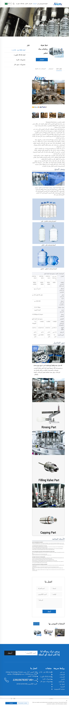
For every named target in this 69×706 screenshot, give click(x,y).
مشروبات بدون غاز (19, 64)
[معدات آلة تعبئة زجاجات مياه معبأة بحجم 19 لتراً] (48, 632)
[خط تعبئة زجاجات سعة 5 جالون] (37, 632)
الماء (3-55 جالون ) (19, 55)
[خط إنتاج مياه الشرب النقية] (60, 632)
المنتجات (35, 3)
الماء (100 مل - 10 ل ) (40, 25)
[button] (37, 623)
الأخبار (26, 3)
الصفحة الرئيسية (43, 3)
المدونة (62, 686)
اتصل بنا (18, 3)
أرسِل (10, 653)
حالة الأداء (22, 3)
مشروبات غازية (20, 60)
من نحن (38, 3)
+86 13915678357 (23, 679)
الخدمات (30, 3)
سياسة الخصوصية (59, 689)
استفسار (42, 59)
